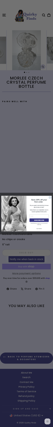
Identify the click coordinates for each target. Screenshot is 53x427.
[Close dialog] (50, 197)
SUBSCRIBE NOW (39, 220)
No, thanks (39, 228)
